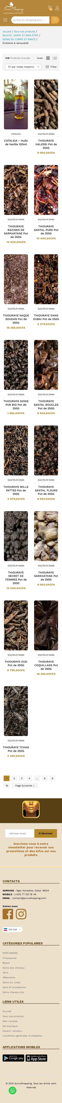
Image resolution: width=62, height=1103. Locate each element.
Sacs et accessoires (14, 987)
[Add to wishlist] (19, 129)
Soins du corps (11, 982)
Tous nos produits (13, 1016)
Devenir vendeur (12, 1031)
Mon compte (10, 1021)
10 (7, 785)
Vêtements (9, 977)
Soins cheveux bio (13, 992)
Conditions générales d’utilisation (22, 1035)
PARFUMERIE (10, 953)
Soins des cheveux (13, 967)
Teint (5, 972)
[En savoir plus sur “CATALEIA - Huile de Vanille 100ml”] (11, 129)
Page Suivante (24, 785)
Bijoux (6, 962)
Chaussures (9, 958)
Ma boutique (10, 1026)
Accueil (7, 1011)
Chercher (55, 20)
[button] (42, 129)
